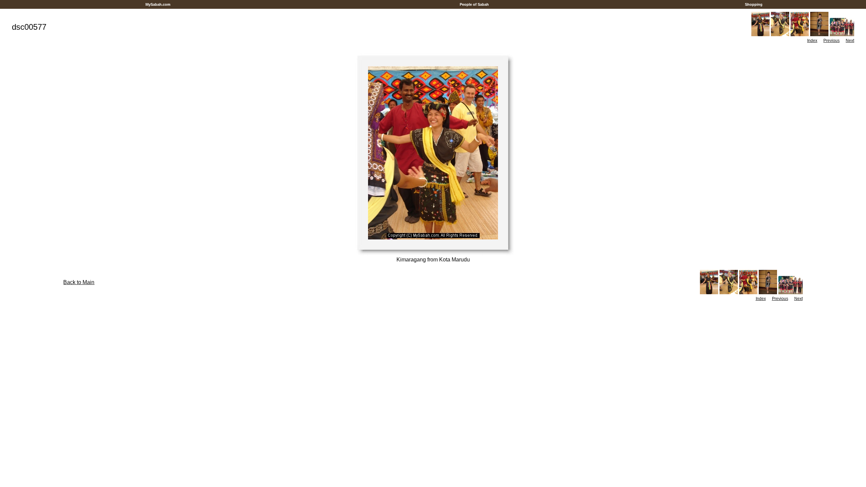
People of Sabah (474, 4)
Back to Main (78, 282)
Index (812, 40)
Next (850, 40)
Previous (831, 40)
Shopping (754, 4)
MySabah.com (158, 4)
